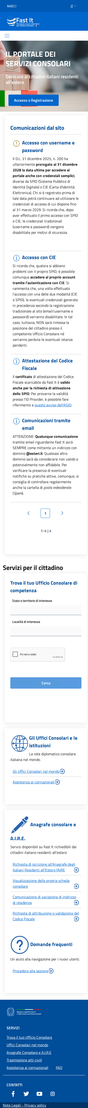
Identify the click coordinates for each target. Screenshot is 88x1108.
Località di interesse (26, 621)
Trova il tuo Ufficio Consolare (29, 1037)
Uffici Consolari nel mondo (27, 1045)
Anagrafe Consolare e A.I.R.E (29, 1052)
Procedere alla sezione (30, 971)
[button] (74, 6)
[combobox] (45, 610)
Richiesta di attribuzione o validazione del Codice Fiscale (46, 916)
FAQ (59, 1067)
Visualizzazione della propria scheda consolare (41, 883)
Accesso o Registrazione (33, 100)
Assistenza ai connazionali (33, 782)
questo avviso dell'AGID (52, 405)
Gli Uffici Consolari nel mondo (36, 771)
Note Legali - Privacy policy (24, 1105)
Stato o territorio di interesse (32, 600)
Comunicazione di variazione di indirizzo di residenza (44, 899)
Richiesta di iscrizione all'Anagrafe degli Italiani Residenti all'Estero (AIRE (44, 867)
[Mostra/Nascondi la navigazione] (7, 36)
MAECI (11, 6)
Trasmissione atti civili (24, 1060)
